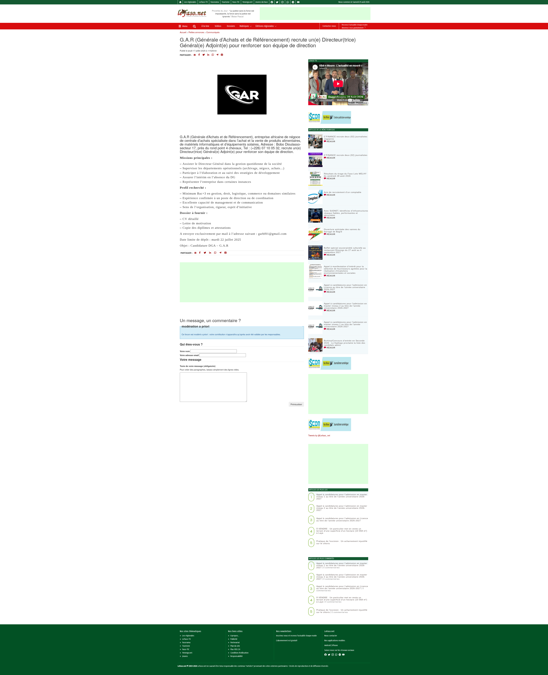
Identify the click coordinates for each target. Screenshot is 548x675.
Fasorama (215, 2)
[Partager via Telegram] (217, 55)
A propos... (234, 635)
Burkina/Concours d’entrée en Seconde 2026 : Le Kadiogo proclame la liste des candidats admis (344, 342)
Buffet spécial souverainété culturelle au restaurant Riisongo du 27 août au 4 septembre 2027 (345, 250)
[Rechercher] (194, 26)
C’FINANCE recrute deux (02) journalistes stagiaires (345, 137)
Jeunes (185, 656)
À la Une (205, 26)
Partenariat (235, 642)
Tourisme (225, 2)
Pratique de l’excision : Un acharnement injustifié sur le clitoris (341, 542)
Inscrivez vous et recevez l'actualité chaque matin (296, 635)
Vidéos (218, 26)
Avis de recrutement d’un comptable (342, 192)
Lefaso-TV (203, 2)
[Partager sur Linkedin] (208, 55)
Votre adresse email (189, 355)
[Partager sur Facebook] (199, 55)
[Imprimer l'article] (222, 55)
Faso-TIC (235, 2)
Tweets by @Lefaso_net (319, 435)
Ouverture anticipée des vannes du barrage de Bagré (342, 230)
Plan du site (235, 646)
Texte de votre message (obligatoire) (197, 366)
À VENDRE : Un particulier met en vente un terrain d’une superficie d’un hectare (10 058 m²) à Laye (341, 531)
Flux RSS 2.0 (235, 649)
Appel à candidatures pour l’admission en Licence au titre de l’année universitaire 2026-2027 (345, 287)
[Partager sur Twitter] (204, 55)
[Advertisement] (315, 13)
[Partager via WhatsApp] (213, 55)
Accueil (183, 32)
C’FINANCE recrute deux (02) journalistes (345, 155)
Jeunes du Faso (261, 2)
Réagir (330, 141)
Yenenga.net (247, 2)
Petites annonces (196, 32)
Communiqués (212, 32)
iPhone (335, 645)
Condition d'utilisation (239, 653)
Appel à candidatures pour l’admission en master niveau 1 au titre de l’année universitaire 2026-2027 (345, 324)
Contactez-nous (329, 26)
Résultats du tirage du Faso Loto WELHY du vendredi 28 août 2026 (345, 175)
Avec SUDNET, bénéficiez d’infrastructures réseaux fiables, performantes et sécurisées (346, 213)
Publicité (233, 639)
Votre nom (185, 351)
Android (327, 645)
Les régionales (190, 2)
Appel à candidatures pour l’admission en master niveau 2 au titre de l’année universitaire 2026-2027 (345, 305)
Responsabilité (236, 656)
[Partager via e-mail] (195, 55)
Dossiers (231, 26)
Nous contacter (330, 635)
